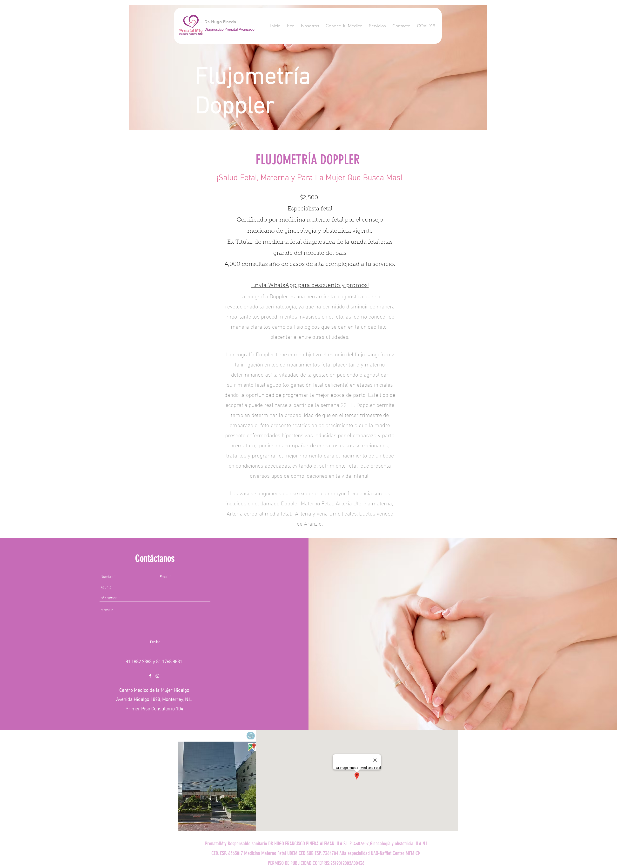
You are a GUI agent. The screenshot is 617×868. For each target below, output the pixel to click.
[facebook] (150, 675)
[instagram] (157, 675)
